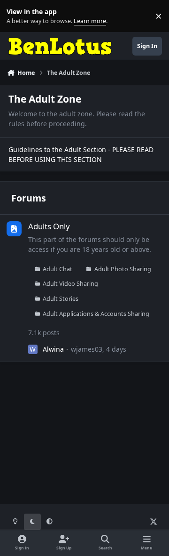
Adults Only (49, 226)
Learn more (18, 16)
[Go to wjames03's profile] (33, 349)
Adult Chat (57, 269)
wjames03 (86, 349)
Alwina (53, 349)
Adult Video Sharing (70, 284)
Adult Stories (60, 299)
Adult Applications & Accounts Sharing (96, 314)
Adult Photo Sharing (122, 269)
